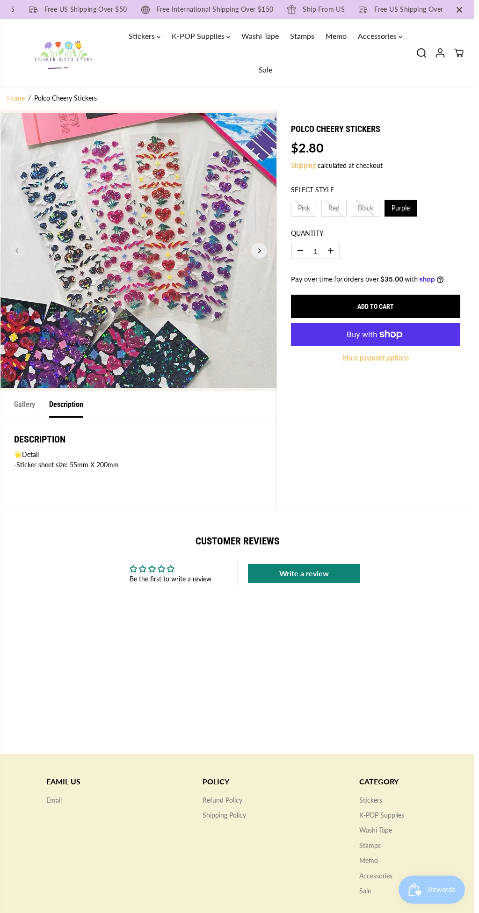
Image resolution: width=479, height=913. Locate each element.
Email (54, 800)
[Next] (259, 251)
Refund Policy (222, 800)
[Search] (421, 52)
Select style (312, 190)
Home (16, 98)
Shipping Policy (224, 815)
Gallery (24, 404)
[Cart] (458, 52)
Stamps (302, 35)
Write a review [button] (304, 573)
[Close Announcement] (459, 10)
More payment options (375, 358)
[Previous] (17, 251)
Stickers (143, 35)
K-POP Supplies (199, 35)
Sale (265, 69)
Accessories (378, 35)
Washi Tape (260, 35)
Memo (336, 35)
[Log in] (440, 52)
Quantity (307, 233)
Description (66, 404)
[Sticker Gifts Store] (63, 53)
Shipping (303, 165)
